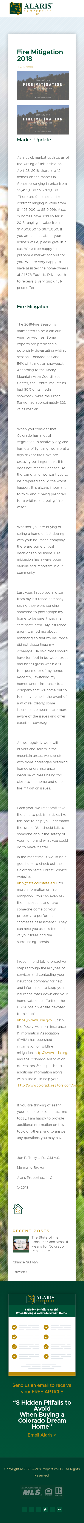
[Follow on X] (31, 1509)
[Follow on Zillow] (45, 1509)
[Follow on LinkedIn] (38, 1509)
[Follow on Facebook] (24, 1509)
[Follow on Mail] (59, 1509)
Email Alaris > (42, 1435)
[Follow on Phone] (52, 1509)
